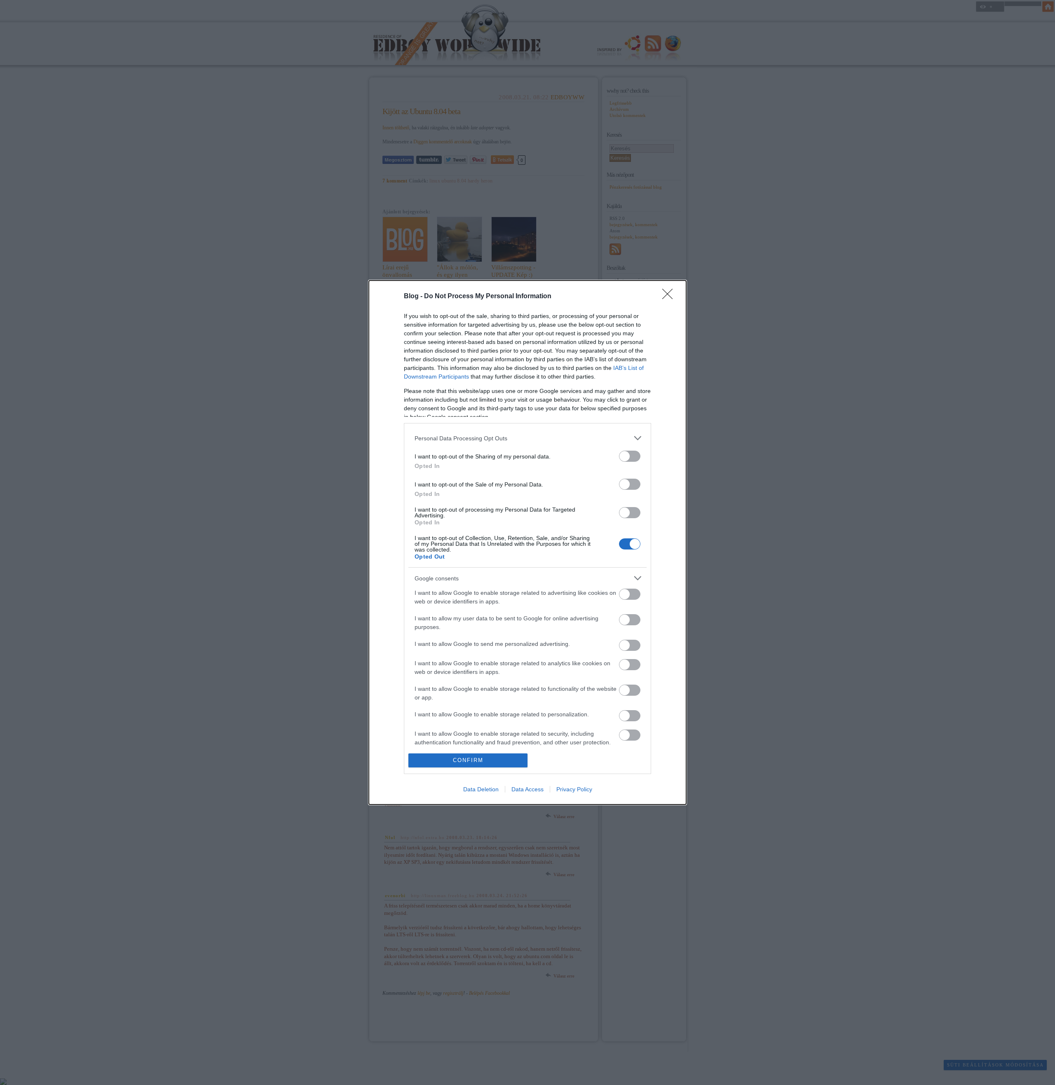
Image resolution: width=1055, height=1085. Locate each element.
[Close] (670, 296)
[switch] (629, 456)
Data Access (527, 789)
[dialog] (527, 542)
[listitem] (527, 438)
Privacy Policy (574, 789)
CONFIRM (468, 760)
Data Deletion (481, 789)
